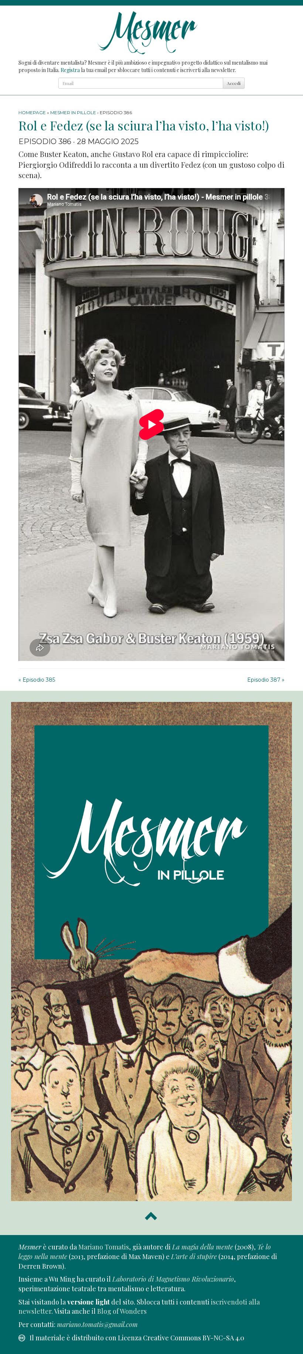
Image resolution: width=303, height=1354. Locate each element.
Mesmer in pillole (73, 112)
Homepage (32, 112)
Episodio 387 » (266, 679)
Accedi (234, 83)
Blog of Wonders (122, 1311)
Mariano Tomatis (103, 1246)
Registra (70, 70)
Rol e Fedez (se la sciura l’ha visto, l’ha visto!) (143, 125)
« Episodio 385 (36, 679)
